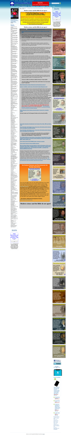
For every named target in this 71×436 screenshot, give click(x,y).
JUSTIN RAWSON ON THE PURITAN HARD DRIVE (14, 55)
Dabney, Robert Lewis (56, 428)
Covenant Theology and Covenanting (14, 136)
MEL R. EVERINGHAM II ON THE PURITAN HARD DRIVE (14, 80)
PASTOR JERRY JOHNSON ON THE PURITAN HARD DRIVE (14, 70)
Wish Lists (20, 0)
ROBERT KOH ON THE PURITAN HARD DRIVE (14, 94)
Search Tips (59, 4)
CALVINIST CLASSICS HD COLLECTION (14, 124)
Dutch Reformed (13, 146)
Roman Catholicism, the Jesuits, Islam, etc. (14, 210)
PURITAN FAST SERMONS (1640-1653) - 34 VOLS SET (14, 192)
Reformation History (13, 198)
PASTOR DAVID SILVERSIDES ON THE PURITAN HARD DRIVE (14, 46)
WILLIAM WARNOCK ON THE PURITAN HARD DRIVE (14, 92)
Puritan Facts (12, 191)
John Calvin (12, 169)
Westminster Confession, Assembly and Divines (14, 225)
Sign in (27, 0)
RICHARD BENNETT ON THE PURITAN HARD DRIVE (14, 52)
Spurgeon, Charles (56, 420)
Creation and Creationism (14, 140)
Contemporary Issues (13, 135)
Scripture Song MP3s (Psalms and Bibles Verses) (14, 216)
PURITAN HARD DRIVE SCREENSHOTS (14, 102)
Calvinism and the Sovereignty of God (13, 121)
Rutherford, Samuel (56, 424)
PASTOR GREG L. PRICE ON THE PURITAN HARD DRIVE (14, 36)
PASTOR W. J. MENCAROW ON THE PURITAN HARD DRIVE (14, 42)
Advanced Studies (13, 106)
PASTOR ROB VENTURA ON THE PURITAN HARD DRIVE (14, 29)
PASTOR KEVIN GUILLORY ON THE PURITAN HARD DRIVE (14, 50)
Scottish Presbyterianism (14, 215)
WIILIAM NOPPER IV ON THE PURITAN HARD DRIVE (14, 89)
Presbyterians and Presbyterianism (13, 184)
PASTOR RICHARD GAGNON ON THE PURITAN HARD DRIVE (14, 59)
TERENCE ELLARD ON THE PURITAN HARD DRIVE (14, 68)
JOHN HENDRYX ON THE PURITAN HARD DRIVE (14, 48)
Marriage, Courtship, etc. (14, 177)
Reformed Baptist (13, 200)
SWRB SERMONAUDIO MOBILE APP (14, 107)
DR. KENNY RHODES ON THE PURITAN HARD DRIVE (14, 54)
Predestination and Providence (13, 181)
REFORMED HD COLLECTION (13, 203)
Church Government (13, 129)
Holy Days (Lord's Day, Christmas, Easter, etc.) (14, 165)
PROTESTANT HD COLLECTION (13, 187)
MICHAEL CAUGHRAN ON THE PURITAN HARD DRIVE (14, 87)
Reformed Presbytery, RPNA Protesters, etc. (14, 206)
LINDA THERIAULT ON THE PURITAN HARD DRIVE (14, 90)
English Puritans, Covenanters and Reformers (14, 149)
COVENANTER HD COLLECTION (13, 138)
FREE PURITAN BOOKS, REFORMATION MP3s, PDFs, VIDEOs (14, 158)
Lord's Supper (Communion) (14, 176)
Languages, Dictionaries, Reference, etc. (14, 174)
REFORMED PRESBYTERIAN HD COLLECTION (13, 205)
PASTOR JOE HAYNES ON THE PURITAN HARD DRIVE (14, 62)
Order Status (16, 0)
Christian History (13, 128)
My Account (12, 0)
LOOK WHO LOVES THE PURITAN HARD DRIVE (14, 175)
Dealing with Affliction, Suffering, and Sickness (14, 144)
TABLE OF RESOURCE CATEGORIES (14, 105)
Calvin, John (55, 423)
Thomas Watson (13, 224)
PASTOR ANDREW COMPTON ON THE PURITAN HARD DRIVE (14, 66)
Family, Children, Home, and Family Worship (14, 150)
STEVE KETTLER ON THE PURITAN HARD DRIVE (14, 82)
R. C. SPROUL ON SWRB (14, 32)
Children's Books (13, 126)
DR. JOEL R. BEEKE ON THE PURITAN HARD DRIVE (14, 34)
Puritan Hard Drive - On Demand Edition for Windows (57, 398)
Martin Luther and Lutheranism (13, 178)
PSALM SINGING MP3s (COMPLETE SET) (14, 189)
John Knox (12, 170)
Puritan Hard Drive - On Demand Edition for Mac (57, 401)
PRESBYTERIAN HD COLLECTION (13, 183)
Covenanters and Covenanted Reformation (14, 139)
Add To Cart (55, 395)
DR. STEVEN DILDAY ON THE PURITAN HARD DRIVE (14, 64)
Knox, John (55, 427)
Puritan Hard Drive (24, 186)
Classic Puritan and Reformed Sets (13, 133)
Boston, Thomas (56, 421)
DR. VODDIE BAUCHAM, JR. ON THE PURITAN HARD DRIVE (14, 31)
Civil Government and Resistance (13, 130)
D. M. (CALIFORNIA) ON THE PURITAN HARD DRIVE (14, 84)
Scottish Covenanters (13, 214)
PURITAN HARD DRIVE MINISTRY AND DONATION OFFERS (14, 104)
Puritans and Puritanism (14, 195)
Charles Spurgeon (13, 125)
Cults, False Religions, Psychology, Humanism (14, 143)
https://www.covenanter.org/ (26, 199)
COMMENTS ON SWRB (14, 99)
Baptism (12, 113)
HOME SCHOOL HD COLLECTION (13, 167)
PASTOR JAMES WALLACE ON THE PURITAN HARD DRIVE (14, 57)
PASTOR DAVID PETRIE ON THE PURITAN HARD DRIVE (14, 72)
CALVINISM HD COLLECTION (13, 123)
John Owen (12, 171)
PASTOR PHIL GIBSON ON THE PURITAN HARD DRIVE (14, 77)
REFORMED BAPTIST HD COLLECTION (14, 201)
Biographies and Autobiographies (13, 120)
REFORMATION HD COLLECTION (13, 197)
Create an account (31, 0)
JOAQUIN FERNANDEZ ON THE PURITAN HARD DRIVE (14, 44)
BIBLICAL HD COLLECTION (14, 117)
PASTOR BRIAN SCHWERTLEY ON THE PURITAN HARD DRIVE (14, 75)
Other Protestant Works (14, 180)
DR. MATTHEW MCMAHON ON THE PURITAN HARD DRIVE (14, 38)
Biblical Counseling (13, 116)
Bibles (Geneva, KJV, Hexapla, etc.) (13, 115)
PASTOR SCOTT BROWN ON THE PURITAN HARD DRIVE (14, 40)
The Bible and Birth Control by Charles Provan (57, 413)
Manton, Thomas (56, 422)
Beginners (12, 114)
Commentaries (12, 134)
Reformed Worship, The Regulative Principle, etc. (14, 209)
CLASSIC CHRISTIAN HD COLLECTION (14, 132)
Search (50, 3)
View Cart (24, 0)
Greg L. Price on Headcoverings (13, 162)
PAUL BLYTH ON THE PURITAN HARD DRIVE (14, 81)
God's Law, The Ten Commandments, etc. (13, 161)
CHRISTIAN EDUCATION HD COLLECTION (14, 127)
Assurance (12, 109)
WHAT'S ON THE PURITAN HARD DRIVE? (14, 95)
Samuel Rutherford (13, 212)
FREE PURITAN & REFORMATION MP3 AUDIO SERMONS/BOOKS (14, 156)
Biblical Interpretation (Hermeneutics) (13, 118)
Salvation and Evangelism (14, 211)
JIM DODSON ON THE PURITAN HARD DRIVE (14, 73)
